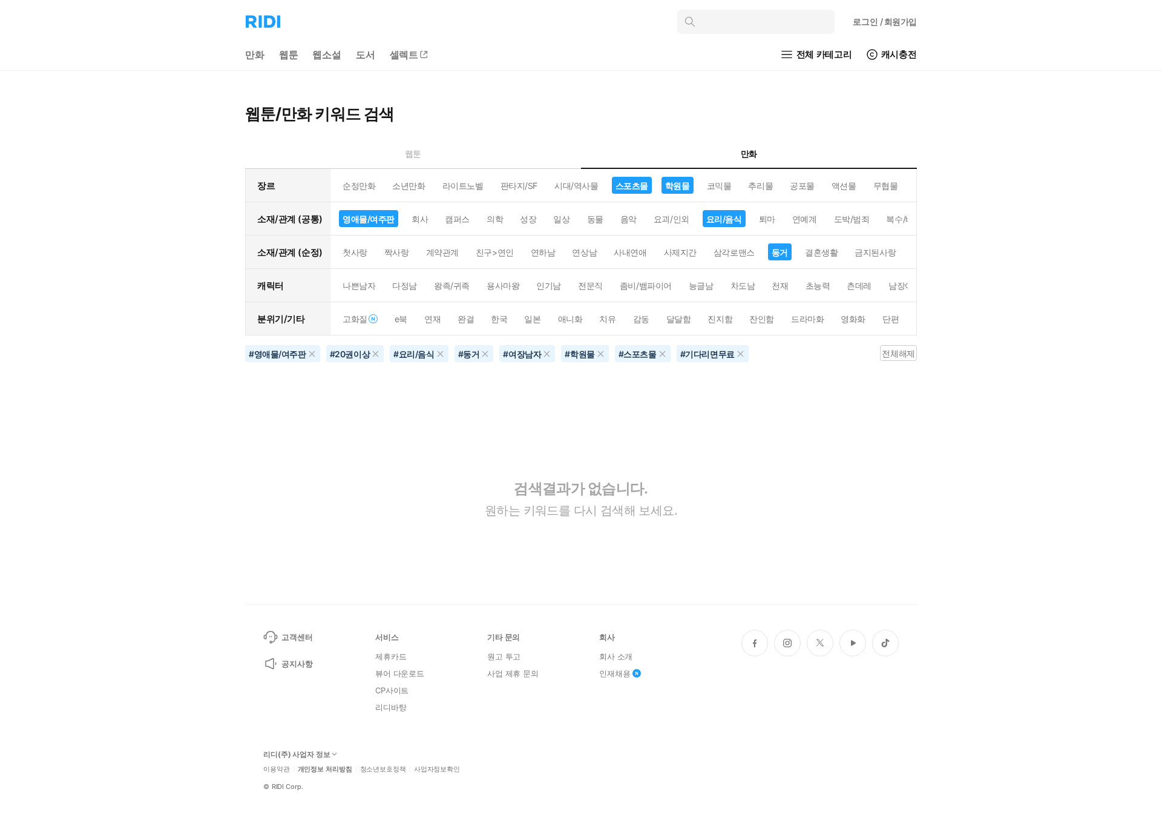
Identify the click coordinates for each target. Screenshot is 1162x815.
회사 (420, 219)
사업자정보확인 (437, 769)
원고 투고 (503, 656)
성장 (528, 219)
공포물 (802, 185)
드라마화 (807, 319)
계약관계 (442, 252)
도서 (365, 54)
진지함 (719, 319)
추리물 (760, 185)
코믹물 (719, 185)
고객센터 (296, 637)
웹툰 (288, 54)
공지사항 (296, 663)
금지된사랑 (875, 252)
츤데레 (859, 285)
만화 (254, 54)
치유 (607, 319)
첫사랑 (355, 252)
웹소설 (326, 54)
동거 (780, 252)
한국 (499, 319)
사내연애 (630, 252)
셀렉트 (404, 54)
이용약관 (276, 769)
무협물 (885, 185)
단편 (890, 319)
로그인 (885, 21)
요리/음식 (724, 219)
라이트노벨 (463, 185)
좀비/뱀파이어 (646, 285)
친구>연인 (495, 252)
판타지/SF (519, 185)
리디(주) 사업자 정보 (296, 754)
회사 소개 (615, 656)
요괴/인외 (671, 219)
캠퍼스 (457, 219)
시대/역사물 (576, 185)
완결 (466, 319)
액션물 (844, 185)
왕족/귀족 (452, 285)
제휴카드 (390, 656)
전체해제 (898, 353)
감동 (641, 319)
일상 (561, 219)
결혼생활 (821, 252)
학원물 (677, 185)
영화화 (853, 319)
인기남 (548, 285)
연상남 (584, 252)
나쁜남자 (359, 285)
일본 (532, 319)
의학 (495, 219)
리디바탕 (390, 707)
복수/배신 (904, 219)
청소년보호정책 (383, 769)
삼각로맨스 (734, 252)
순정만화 (359, 185)
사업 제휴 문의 (513, 673)
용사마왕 (503, 285)
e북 (401, 319)
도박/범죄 (852, 219)
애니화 (570, 319)
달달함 (678, 319)
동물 (595, 219)
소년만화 (408, 185)
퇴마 (767, 219)
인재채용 (614, 673)
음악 (628, 219)
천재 (780, 285)
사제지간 (680, 252)
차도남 (742, 285)
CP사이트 (392, 690)
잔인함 (761, 319)
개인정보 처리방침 (325, 769)
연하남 (543, 252)
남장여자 (904, 285)
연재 (432, 319)
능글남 (701, 285)
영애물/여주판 (369, 219)
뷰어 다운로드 (399, 673)
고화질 (355, 319)
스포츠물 (631, 185)
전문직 (590, 285)
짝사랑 (396, 252)
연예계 (804, 219)
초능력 (818, 285)
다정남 (404, 285)
